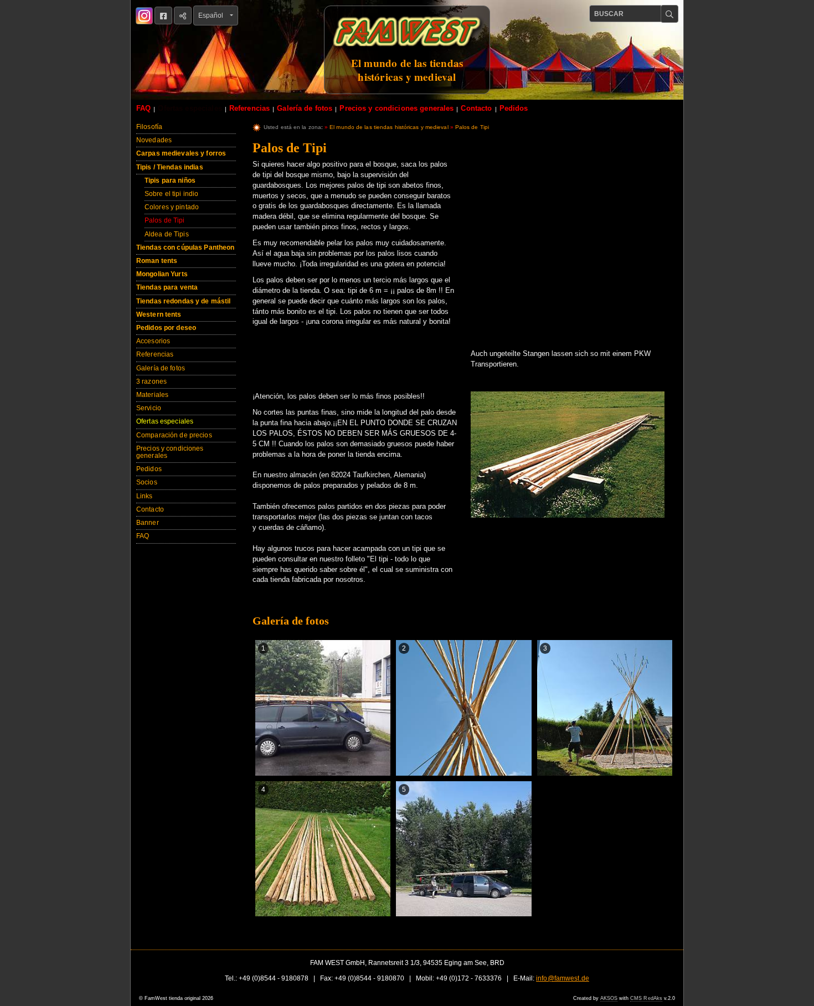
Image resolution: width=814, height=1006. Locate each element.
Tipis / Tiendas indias (169, 167)
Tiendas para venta (167, 287)
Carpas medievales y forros (181, 153)
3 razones (151, 381)
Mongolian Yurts (162, 274)
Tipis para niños (170, 180)
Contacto (476, 108)
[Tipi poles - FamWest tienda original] (567, 459)
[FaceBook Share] (163, 15)
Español (213, 15)
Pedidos (513, 108)
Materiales (152, 395)
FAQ (143, 108)
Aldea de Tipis (167, 234)
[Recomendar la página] (183, 15)
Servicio (148, 408)
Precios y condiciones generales (396, 108)
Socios (146, 482)
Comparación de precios (174, 435)
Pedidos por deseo (166, 328)
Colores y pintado (172, 207)
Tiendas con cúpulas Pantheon (185, 247)
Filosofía (149, 127)
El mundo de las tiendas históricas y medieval (389, 127)
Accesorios (153, 341)
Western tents (159, 314)
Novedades (154, 140)
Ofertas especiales (189, 108)
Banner (147, 523)
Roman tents (156, 261)
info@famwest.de (562, 978)
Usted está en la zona (292, 127)
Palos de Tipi (165, 220)
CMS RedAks (646, 998)
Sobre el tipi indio (171, 194)
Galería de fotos (304, 108)
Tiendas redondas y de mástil (183, 301)
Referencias (249, 108)
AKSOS (608, 998)
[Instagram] (144, 15)
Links (144, 496)
